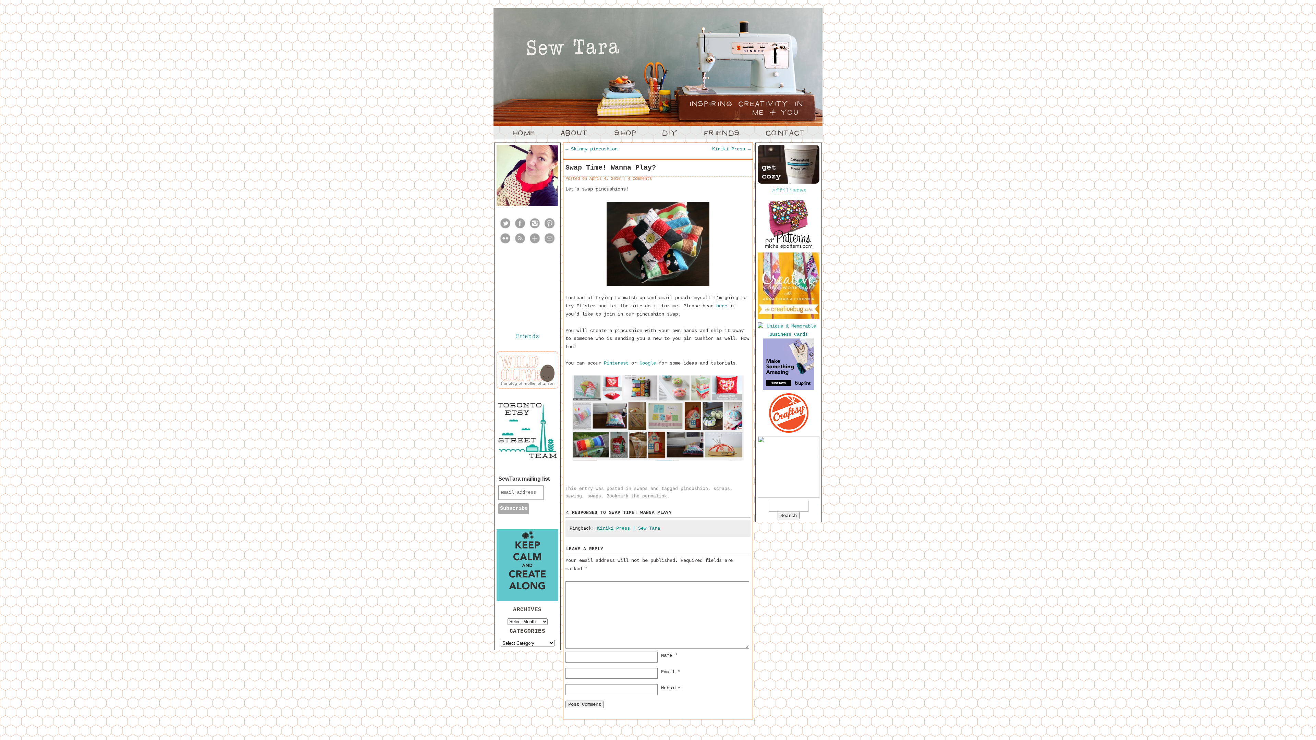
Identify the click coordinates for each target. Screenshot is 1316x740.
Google (647, 363)
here (721, 306)
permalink (654, 496)
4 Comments (640, 178)
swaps (641, 488)
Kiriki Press (731, 149)
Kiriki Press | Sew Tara (628, 528)
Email (670, 672)
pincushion (694, 488)
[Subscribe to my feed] (520, 243)
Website (670, 688)
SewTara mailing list (524, 479)
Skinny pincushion (591, 149)
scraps (722, 488)
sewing (573, 496)
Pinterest (616, 363)
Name (669, 655)
